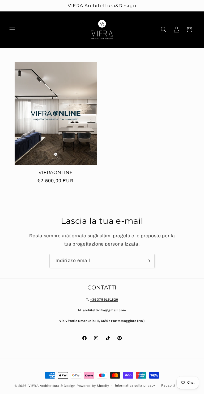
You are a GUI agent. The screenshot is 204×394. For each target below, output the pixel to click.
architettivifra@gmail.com (104, 310)
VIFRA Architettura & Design (51, 386)
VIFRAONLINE (56, 172)
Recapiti (168, 385)
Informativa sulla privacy (135, 385)
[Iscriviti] (148, 261)
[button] (12, 29)
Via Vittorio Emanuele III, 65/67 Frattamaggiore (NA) (101, 320)
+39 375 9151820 (104, 299)
